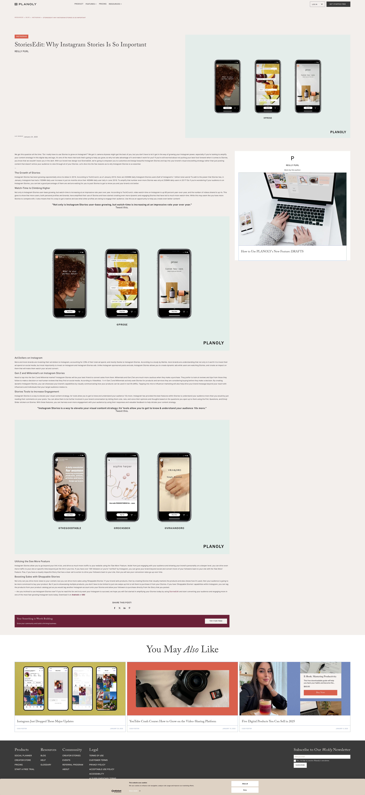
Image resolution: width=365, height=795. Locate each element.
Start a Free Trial (25, 769)
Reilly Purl (292, 165)
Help (43, 760)
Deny (245, 790)
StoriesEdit (174, 591)
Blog (28, 17)
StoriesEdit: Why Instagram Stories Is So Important (64, 17)
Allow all (245, 784)
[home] (25, 4)
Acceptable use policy (101, 769)
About (65, 769)
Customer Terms (98, 760)
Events (66, 760)
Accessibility (96, 774)
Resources (19, 17)
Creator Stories (71, 756)
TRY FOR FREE (215, 621)
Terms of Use (96, 756)
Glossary (46, 765)
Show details (133, 791)
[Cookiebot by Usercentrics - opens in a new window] (116, 791)
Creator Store (23, 760)
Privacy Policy (97, 765)
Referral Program (72, 765)
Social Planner (23, 756)
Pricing (19, 765)
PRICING (103, 4)
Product (79, 4)
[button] (91, 4)
